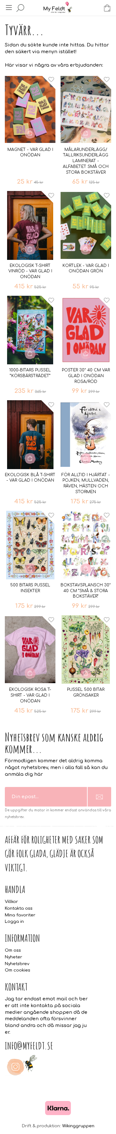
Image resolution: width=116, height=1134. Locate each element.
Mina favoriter (20, 915)
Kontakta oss (19, 908)
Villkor (11, 901)
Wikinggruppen (78, 1126)
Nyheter (13, 957)
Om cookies (17, 970)
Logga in (14, 921)
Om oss (13, 950)
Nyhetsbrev (17, 964)
